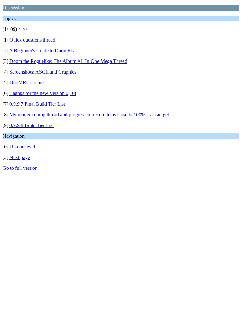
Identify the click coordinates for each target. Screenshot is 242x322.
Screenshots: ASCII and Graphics (42, 72)
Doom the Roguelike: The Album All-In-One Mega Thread (68, 61)
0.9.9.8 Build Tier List (31, 125)
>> (25, 29)
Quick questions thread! (33, 39)
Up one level (22, 146)
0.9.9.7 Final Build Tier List (37, 104)
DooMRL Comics (27, 82)
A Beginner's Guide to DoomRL (41, 50)
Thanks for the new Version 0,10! (42, 93)
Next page (19, 157)
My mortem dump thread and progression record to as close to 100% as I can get (89, 114)
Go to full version (20, 168)
